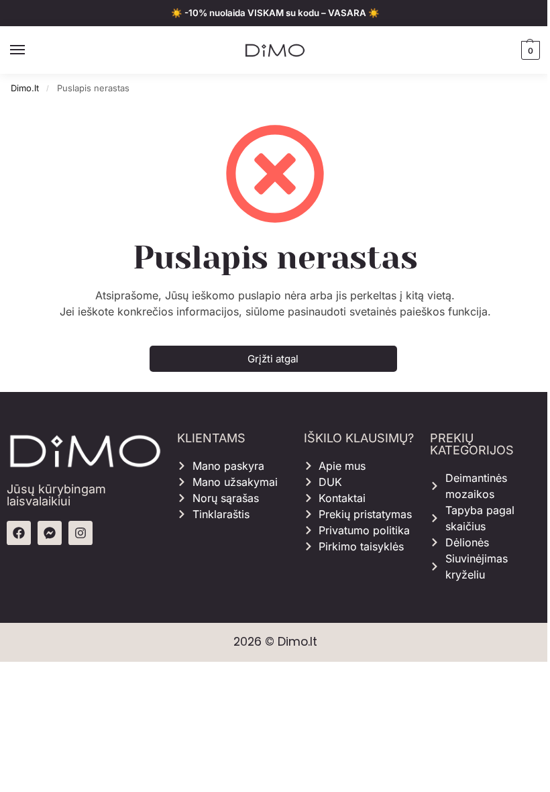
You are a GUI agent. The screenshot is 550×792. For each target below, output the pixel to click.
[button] (529, 50)
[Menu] (30, 50)
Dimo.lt (25, 88)
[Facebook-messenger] (50, 533)
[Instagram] (80, 533)
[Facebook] (19, 533)
